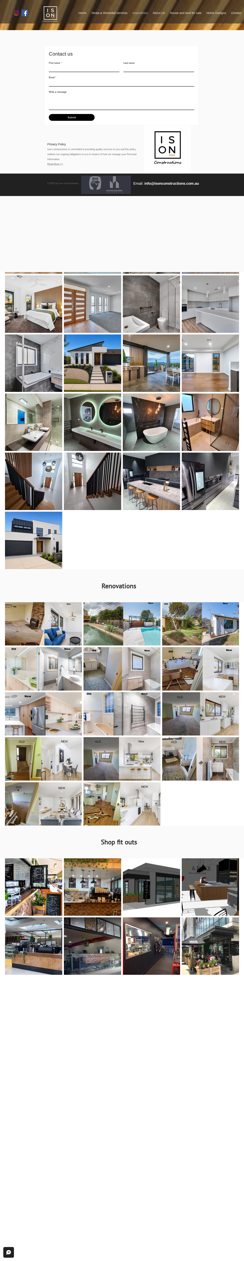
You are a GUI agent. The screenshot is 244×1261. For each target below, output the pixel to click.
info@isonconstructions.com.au (171, 183)
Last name (129, 63)
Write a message (58, 92)
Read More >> (55, 164)
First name (55, 63)
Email (52, 77)
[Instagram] (16, 13)
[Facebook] (24, 13)
